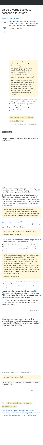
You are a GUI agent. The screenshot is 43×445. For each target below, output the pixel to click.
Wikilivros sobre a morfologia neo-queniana (17, 223)
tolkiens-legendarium (16, 117)
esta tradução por (16, 203)
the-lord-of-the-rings (16, 121)
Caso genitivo (7, 240)
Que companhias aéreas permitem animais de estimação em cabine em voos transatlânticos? (21, 414)
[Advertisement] (23, 45)
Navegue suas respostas (10, 18)
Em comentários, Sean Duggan (13, 221)
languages (29, 117)
